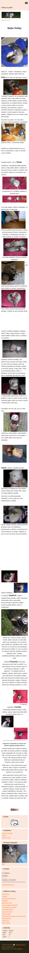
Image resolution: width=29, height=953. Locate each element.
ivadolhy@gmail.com (8, 885)
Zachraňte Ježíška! (7, 909)
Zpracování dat (6, 946)
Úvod (2, 20)
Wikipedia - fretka (7, 903)
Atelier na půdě (6, 914)
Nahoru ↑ (20, 949)
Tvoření (4, 835)
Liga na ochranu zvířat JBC (9, 905)
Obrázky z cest (6, 837)
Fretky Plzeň (5, 920)
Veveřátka (5, 900)
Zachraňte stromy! (7, 911)
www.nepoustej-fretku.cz (9, 898)
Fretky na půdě (6, 7)
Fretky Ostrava (6, 923)
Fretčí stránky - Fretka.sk (9, 907)
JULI (3, 864)
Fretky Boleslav (6, 918)
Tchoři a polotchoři (7, 833)
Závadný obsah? (20, 944)
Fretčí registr (5, 894)
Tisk (12, 946)
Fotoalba (4, 896)
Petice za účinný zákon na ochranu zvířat (13, 916)
